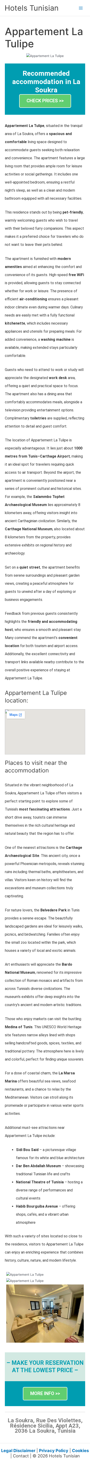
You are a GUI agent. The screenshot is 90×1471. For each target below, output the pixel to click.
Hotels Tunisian (32, 7)
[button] (45, 101)
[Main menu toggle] (81, 8)
